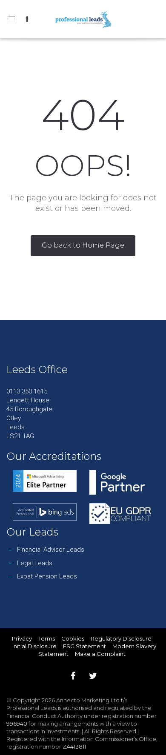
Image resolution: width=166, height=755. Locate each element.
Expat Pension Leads (47, 576)
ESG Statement (84, 646)
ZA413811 (74, 746)
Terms (46, 638)
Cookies (72, 638)
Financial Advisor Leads (50, 549)
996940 (16, 723)
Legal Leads (34, 563)
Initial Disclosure (34, 646)
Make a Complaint (100, 653)
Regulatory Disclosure (121, 638)
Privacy (22, 638)
